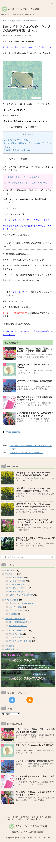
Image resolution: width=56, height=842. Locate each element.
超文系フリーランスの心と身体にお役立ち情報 (28, 832)
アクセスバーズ (15, 634)
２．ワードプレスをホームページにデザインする (25, 183)
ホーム (7, 817)
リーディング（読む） (18, 588)
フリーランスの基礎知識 (15, 619)
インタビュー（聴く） (18, 584)
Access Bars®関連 (15, 819)
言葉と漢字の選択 (16, 577)
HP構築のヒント (12, 600)
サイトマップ (43, 819)
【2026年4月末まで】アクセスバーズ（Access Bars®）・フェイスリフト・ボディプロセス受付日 (35, 522)
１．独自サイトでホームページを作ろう (21, 177)
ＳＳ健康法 (9, 646)
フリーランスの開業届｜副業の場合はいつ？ (35, 761)
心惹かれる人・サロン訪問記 (21, 595)
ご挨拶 (15, 817)
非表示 (30, 134)
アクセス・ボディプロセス (20, 641)
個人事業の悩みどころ (18, 626)
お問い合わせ (30, 819)
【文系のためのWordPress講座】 (22, 603)
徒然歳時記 (9, 649)
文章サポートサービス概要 (41, 817)
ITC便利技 (13, 614)
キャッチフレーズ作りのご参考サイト (26, 452)
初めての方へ (10, 570)
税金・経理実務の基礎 (18, 622)
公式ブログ (25, 817)
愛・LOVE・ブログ (17, 610)
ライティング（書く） (18, 591)
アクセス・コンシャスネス (16, 630)
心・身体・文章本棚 (17, 581)
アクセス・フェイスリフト (20, 637)
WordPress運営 (13, 432)
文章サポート (10, 574)
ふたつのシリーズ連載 (16, 140)
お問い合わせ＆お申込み (17, 150)
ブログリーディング (21, 292)
